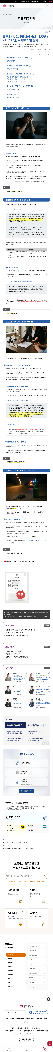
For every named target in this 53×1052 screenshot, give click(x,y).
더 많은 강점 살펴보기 (25, 791)
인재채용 (43, 1)
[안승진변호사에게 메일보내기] (49, 699)
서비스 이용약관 (10, 1019)
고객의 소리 (26, 1022)
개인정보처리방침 (19, 1019)
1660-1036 (34, 1)
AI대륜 (50, 1)
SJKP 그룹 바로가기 (12, 1012)
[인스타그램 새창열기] (33, 1039)
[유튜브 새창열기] (29, 1039)
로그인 (16, 1)
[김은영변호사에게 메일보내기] (49, 686)
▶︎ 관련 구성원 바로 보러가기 (12, 97)
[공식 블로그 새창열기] (23, 1039)
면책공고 (28, 1019)
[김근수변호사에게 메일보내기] (49, 673)
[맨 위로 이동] (48, 999)
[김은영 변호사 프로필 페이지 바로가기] (39, 690)
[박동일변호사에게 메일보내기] (26, 673)
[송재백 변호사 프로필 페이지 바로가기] (15, 703)
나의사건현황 (22, 1)
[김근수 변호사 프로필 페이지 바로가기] (39, 677)
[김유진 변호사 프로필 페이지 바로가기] (15, 690)
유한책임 (33, 1019)
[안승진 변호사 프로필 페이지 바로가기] (39, 703)
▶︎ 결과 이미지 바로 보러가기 (12, 94)
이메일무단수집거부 (42, 1019)
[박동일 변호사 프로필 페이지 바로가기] (15, 677)
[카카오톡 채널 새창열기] (26, 1039)
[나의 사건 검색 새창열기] (19, 1039)
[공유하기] (49, 32)
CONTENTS (43, 54)
